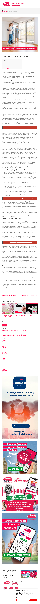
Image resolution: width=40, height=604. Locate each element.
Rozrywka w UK (4, 370)
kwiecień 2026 (4, 342)
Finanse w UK (4, 365)
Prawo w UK (4, 369)
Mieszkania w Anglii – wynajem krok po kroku (10, 66)
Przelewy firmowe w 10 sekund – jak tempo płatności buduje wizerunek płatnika (14, 330)
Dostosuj (18, 599)
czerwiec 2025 (4, 345)
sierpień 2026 (4, 340)
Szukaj (3, 321)
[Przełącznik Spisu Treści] (20, 61)
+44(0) (6, 575)
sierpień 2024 (4, 355)
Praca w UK (4, 368)
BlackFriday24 (32, 315)
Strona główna (4, 11)
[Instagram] (21, 584)
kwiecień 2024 (4, 360)
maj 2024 (3, 359)
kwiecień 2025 (4, 346)
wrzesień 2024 (4, 354)
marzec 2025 (4, 347)
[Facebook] (21, 581)
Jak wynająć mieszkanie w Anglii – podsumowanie (12, 68)
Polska (3, 366)
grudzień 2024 (4, 351)
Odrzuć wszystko (25, 599)
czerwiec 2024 (4, 358)
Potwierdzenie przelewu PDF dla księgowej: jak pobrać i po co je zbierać (13, 334)
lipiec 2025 (3, 343)
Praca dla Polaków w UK (20, 315)
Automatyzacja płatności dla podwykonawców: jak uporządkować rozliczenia (14, 335)
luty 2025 (3, 348)
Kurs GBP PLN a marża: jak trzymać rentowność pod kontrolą (11, 332)
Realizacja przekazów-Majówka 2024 (7, 316)
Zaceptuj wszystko (32, 599)
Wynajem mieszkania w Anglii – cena (9, 67)
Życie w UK (3, 372)
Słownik (3, 371)
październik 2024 (4, 353)
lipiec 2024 (3, 357)
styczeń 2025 (4, 349)
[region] (26, 595)
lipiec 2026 (3, 341)
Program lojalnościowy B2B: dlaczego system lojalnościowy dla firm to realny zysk (15, 331)
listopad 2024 (4, 352)
